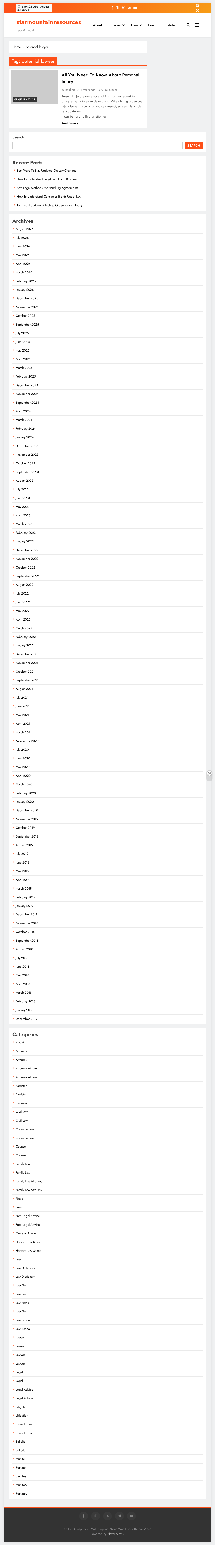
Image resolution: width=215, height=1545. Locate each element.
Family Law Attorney (29, 1181)
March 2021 (24, 732)
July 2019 (22, 853)
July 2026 (22, 237)
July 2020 (22, 749)
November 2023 (27, 454)
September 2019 (27, 836)
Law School (23, 1320)
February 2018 (25, 1001)
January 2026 (25, 289)
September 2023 (27, 472)
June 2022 (23, 602)
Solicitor (21, 1441)
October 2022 (25, 567)
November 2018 (27, 923)
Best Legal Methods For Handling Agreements (47, 188)
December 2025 (27, 298)
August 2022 (25, 584)
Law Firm (22, 1285)
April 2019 (23, 880)
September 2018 (27, 940)
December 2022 (27, 550)
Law (151, 25)
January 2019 (24, 906)
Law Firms (22, 1303)
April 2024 (23, 411)
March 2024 (24, 420)
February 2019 (25, 897)
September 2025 (27, 324)
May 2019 (22, 871)
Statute (170, 25)
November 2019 (27, 819)
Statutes (21, 1467)
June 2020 (23, 758)
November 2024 (27, 394)
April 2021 (23, 723)
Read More (69, 123)
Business (21, 1103)
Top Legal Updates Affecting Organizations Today (50, 205)
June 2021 (23, 706)
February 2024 (26, 428)
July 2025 (22, 333)
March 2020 (24, 784)
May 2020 (23, 767)
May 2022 (23, 611)
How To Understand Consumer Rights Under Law (49, 196)
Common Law (25, 1129)
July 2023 (22, 489)
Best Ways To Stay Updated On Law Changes (46, 170)
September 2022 (27, 576)
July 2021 (22, 697)
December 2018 (27, 914)
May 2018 (22, 975)
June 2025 (23, 342)
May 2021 (22, 715)
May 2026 (23, 255)
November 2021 (27, 663)
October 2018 (25, 932)
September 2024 (27, 402)
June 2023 (23, 498)
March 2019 (24, 888)
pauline (70, 90)
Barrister (21, 1085)
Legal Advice (24, 1389)
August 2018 (24, 949)
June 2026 (23, 246)
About (97, 25)
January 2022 (25, 645)
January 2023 (25, 541)
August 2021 (24, 689)
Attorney (21, 1051)
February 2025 (26, 376)
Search (18, 137)
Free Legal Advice (28, 1216)
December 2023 (27, 446)
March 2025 (24, 368)
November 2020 (27, 741)
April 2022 (23, 619)
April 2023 (23, 515)
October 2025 (25, 315)
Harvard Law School (29, 1242)
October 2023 (25, 463)
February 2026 (26, 281)
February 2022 (26, 637)
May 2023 (22, 506)
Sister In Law (24, 1424)
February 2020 (26, 793)
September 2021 (27, 680)
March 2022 (24, 628)
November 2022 (27, 558)
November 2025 (27, 307)
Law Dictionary (25, 1268)
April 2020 (23, 775)
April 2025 (23, 359)
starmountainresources (49, 22)
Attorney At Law (26, 1068)
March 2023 (24, 524)
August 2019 (24, 845)
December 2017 (27, 1018)
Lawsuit (20, 1337)
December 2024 (27, 385)
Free (134, 25)
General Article (24, 99)
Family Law (23, 1164)
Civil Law (22, 1111)
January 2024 (25, 437)
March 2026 (24, 272)
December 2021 (27, 654)
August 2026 (25, 229)
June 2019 (23, 862)
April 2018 (23, 984)
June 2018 (22, 966)
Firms (117, 25)
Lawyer (20, 1354)
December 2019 (27, 810)
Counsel (21, 1146)
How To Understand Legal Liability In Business (47, 179)
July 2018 (22, 958)
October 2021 (25, 671)
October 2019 (25, 827)
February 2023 (26, 532)
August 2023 (24, 480)
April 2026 (23, 263)
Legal (19, 1372)
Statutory (21, 1485)
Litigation (22, 1407)
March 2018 (24, 992)
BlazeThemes (116, 1534)
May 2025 (22, 350)
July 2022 (22, 593)
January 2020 (25, 801)
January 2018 (24, 1010)
